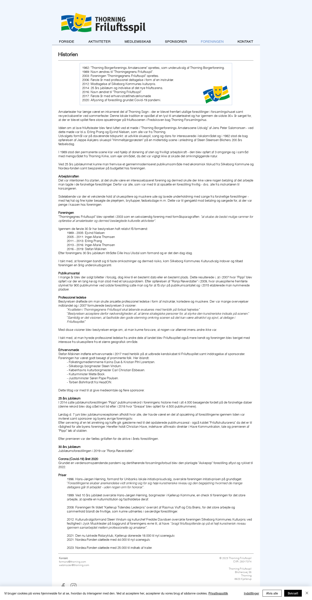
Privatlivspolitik (218, 593)
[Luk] (306, 593)
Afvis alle (272, 593)
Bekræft (293, 593)
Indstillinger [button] (251, 593)
